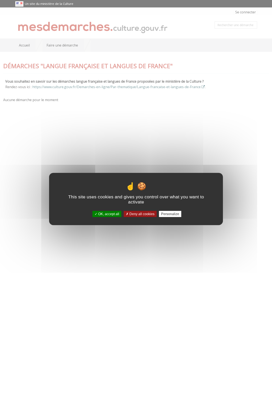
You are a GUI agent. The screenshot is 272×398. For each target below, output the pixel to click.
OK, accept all (108, 214)
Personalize (170, 214)
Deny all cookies (141, 214)
